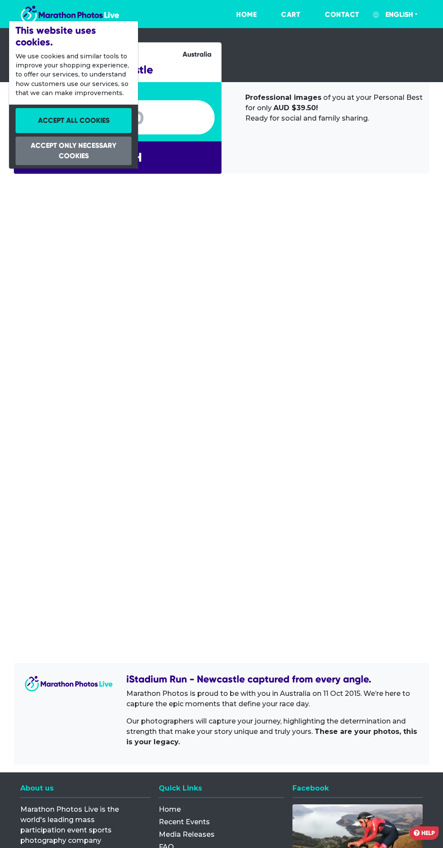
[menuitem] (237, 14)
